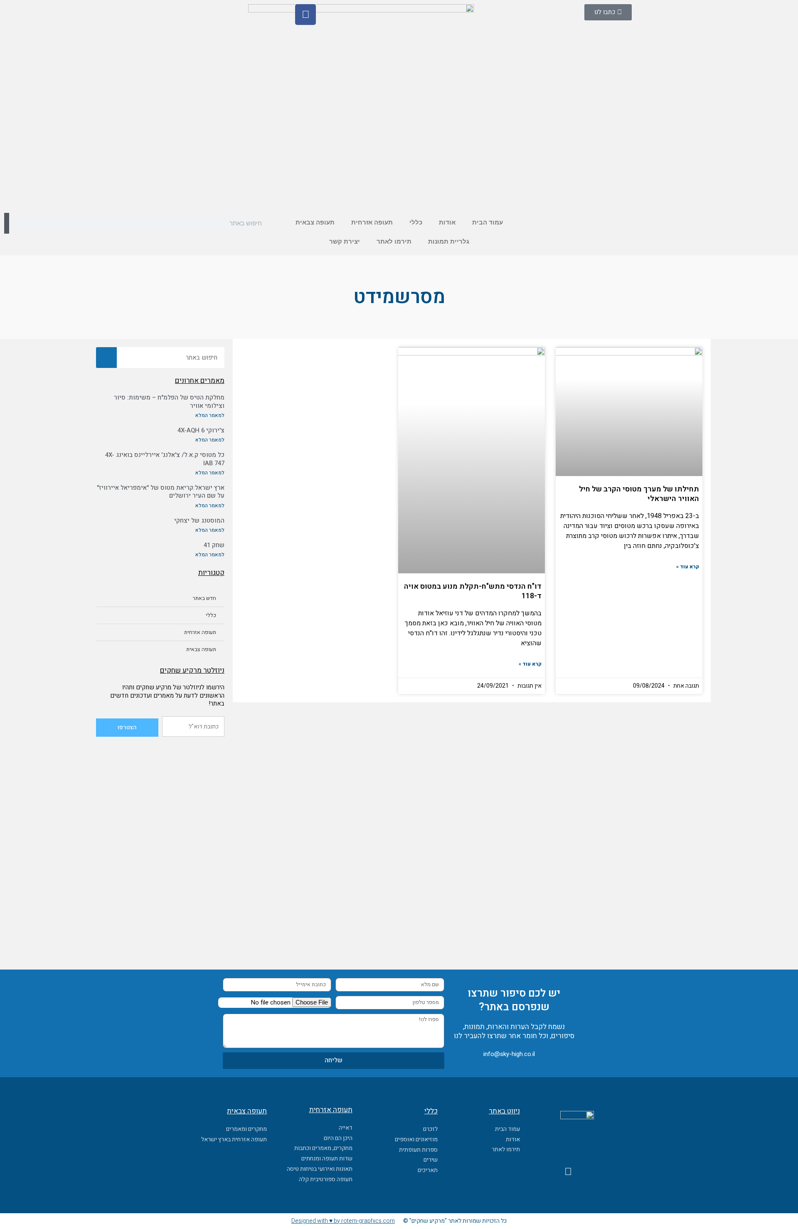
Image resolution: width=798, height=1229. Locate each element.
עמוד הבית (487, 222)
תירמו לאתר (394, 241)
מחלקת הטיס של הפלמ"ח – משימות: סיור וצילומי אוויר (169, 401)
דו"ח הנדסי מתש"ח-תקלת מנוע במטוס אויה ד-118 (473, 591)
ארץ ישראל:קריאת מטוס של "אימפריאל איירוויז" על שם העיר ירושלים (160, 492)
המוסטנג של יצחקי (199, 520)
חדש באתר (204, 598)
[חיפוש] (6, 223)
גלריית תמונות (448, 241)
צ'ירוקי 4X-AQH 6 (200, 430)
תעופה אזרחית (372, 222)
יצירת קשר (344, 241)
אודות (447, 222)
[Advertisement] (160, 797)
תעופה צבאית (315, 222)
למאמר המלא (209, 415)
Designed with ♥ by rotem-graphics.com (343, 1221)
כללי (415, 222)
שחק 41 (214, 545)
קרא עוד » (687, 566)
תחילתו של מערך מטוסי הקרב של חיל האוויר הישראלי (639, 494)
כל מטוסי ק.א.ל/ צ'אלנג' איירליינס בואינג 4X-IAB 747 (164, 459)
